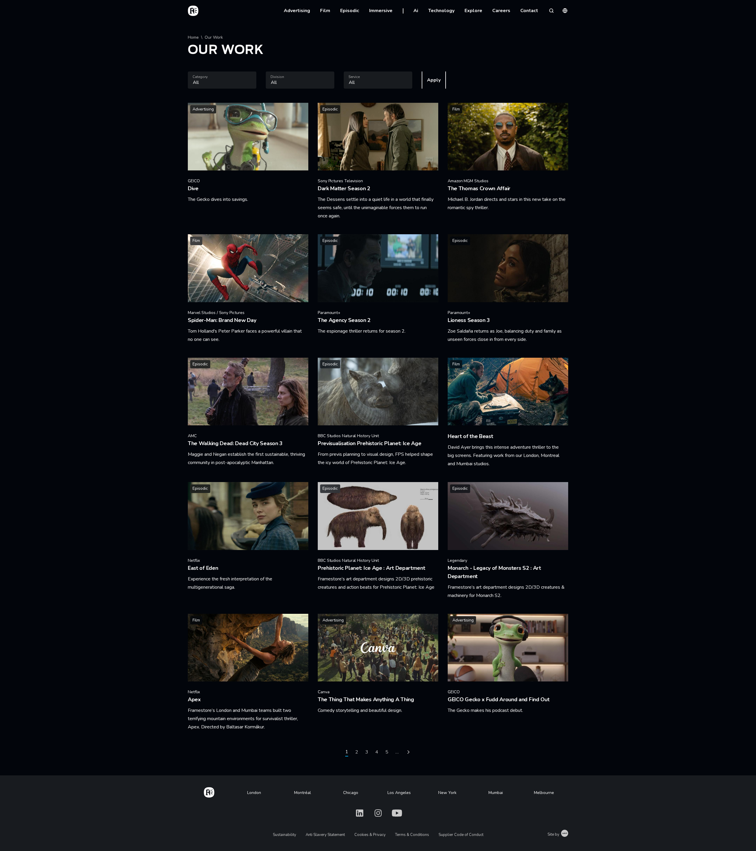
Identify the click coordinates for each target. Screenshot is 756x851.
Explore (473, 10)
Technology (441, 10)
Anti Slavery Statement (325, 834)
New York (447, 792)
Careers (501, 10)
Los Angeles (399, 792)
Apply (434, 80)
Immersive (380, 10)
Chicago (350, 792)
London (254, 792)
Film (325, 10)
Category (200, 76)
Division (277, 76)
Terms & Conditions (412, 834)
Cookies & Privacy (370, 834)
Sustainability (284, 834)
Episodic (349, 10)
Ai (415, 10)
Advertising (297, 10)
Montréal (302, 792)
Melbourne (544, 792)
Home (193, 37)
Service (354, 76)
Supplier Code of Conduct (461, 834)
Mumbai (495, 792)
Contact (529, 10)
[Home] (209, 791)
